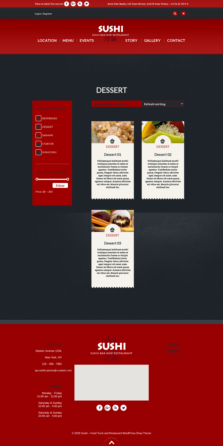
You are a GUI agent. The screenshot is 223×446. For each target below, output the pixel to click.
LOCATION (47, 40)
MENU (68, 40)
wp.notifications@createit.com (53, 370)
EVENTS (87, 40)
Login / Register (43, 13)
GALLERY (152, 40)
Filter (60, 185)
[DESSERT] (112, 132)
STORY (131, 40)
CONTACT (176, 40)
